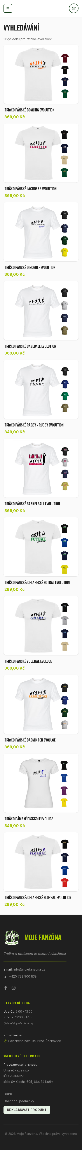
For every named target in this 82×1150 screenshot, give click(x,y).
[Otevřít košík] (74, 8)
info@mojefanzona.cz (29, 969)
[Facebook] (5, 988)
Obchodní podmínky (18, 1101)
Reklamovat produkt (27, 1110)
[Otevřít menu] (7, 8)
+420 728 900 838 (23, 976)
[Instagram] (13, 988)
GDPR (7, 1094)
